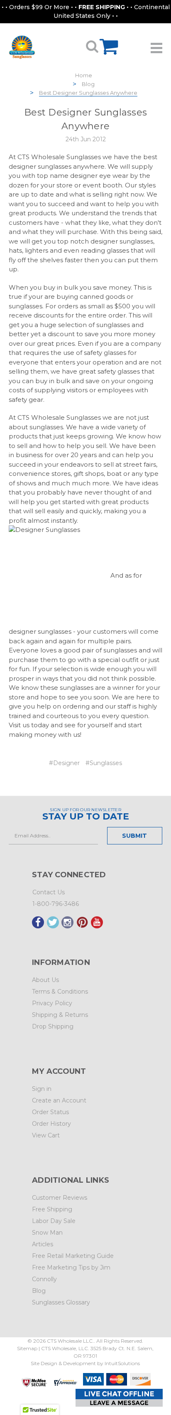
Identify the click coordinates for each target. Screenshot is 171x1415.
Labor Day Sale (54, 1221)
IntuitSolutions (122, 1363)
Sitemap (27, 1348)
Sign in (41, 1089)
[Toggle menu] (156, 45)
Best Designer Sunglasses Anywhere (88, 92)
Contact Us (48, 892)
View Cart (46, 1135)
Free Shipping (52, 1209)
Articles (42, 1244)
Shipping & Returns (60, 1015)
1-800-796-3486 (55, 904)
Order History (51, 1123)
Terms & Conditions (60, 991)
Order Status (50, 1112)
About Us (45, 980)
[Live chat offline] (119, 1398)
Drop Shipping (52, 1026)
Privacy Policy (52, 1003)
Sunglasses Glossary (61, 1302)
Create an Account (59, 1100)
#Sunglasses (104, 763)
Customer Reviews (59, 1197)
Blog (88, 84)
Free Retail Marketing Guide (73, 1256)
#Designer (64, 763)
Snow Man (47, 1232)
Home (83, 75)
